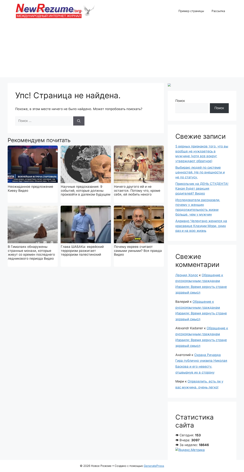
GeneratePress (154, 466)
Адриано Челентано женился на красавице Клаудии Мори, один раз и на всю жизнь (201, 226)
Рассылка (218, 11)
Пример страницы (191, 11)
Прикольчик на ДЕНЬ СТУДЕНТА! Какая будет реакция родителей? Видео (201, 188)
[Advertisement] (122, 50)
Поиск (180, 101)
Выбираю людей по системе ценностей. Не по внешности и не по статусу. (200, 172)
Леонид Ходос (186, 275)
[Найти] (78, 121)
